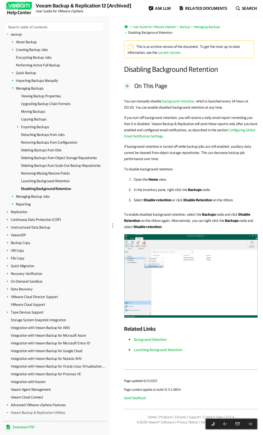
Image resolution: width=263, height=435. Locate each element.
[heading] (191, 328)
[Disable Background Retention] (191, 276)
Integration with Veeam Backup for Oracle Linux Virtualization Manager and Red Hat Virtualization (59, 366)
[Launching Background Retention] (225, 424)
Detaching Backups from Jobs (43, 135)
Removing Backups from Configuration (49, 142)
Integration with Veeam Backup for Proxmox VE (46, 374)
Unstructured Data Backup (30, 227)
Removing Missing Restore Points (45, 173)
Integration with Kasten (28, 382)
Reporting (23, 204)
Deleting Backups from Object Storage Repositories (59, 158)
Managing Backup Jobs (33, 196)
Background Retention (150, 339)
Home (152, 417)
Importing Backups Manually (37, 81)
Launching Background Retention (45, 181)
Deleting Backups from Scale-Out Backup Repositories (61, 165)
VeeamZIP (18, 235)
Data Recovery (22, 289)
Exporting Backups (35, 127)
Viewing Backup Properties (41, 96)
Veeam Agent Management (31, 389)
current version (169, 52)
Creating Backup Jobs (32, 50)
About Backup (26, 42)
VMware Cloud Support (28, 304)
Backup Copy (20, 243)
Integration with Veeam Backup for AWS (40, 328)
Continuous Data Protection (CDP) (36, 219)
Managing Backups (30, 88)
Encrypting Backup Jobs (34, 57)
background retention (178, 101)
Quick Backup (26, 73)
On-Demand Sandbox (27, 281)
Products (166, 417)
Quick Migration (22, 266)
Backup (16, 34)
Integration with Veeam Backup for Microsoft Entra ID (50, 343)
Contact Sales (213, 417)
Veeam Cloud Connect (27, 397)
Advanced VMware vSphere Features (38, 405)
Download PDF (24, 427)
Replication (19, 212)
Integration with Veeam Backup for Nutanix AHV (46, 358)
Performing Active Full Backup (38, 65)
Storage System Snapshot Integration (38, 320)
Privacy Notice (187, 422)
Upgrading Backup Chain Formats (46, 104)
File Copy (17, 258)
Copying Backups (33, 119)
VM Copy (17, 250)
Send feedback (135, 398)
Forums (180, 417)
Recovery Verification (26, 274)
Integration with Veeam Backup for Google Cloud (46, 351)
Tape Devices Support (27, 312)
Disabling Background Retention (46, 189)
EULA (230, 417)
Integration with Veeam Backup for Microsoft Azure (48, 335)
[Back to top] (237, 424)
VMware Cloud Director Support (34, 297)
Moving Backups (33, 111)
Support (195, 417)
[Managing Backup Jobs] (250, 424)
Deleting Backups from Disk (41, 150)
